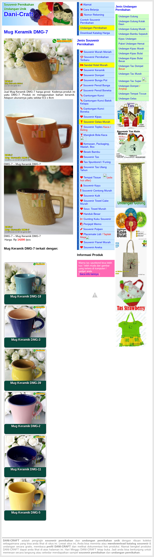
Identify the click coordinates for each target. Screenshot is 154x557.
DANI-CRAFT (88, 549)
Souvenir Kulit (92, 195)
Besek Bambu (92, 151)
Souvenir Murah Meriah (98, 51)
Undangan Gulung (128, 16)
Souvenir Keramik (94, 70)
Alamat (87, 4)
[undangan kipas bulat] (131, 238)
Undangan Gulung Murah (132, 29)
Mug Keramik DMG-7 (26, 31)
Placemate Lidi (92, 234)
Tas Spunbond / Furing (97, 161)
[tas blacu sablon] (131, 276)
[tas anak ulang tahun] (131, 346)
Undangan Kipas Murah (131, 48)
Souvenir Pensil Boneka (97, 90)
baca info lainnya (89, 274)
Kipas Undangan (127, 38)
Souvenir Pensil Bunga (96, 85)
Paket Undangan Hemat (131, 43)
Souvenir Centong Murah (97, 190)
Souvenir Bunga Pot (95, 80)
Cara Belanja (91, 9)
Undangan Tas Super (130, 81)
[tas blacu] (131, 159)
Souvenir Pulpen (93, 229)
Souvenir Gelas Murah (97, 121)
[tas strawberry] (131, 310)
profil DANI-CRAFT (59, 546)
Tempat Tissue (92, 177)
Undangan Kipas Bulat (131, 53)
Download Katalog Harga (95, 32)
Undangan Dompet (129, 86)
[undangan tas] (131, 128)
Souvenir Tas (91, 156)
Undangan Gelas (128, 98)
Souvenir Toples (93, 126)
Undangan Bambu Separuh (133, 34)
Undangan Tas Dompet (131, 66)
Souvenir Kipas (92, 116)
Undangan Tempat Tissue (132, 93)
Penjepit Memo (92, 224)
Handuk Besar (92, 213)
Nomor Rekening (94, 14)
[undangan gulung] (131, 206)
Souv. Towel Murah (95, 208)
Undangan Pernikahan (93, 27)
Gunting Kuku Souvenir (97, 218)
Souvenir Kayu (91, 185)
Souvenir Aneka (93, 247)
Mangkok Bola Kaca (95, 134)
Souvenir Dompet (94, 75)
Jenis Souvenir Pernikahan (88, 42)
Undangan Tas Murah (130, 73)
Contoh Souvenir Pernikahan (90, 21)
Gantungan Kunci (93, 95)
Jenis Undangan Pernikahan (126, 8)
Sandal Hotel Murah (96, 65)
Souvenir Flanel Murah (97, 242)
